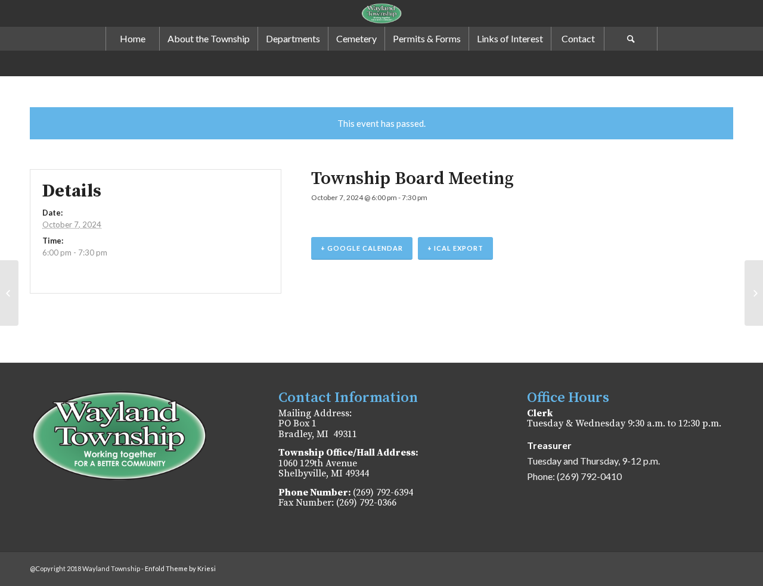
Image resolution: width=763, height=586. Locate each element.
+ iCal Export (455, 248)
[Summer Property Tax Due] (9, 293)
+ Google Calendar (362, 248)
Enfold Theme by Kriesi (180, 568)
